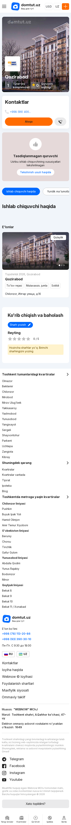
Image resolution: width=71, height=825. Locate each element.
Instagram (17, 773)
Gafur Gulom (9, 552)
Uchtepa (7, 446)
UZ (57, 6)
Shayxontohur (11, 435)
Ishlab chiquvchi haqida (21, 191)
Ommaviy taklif (13, 697)
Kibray (6, 457)
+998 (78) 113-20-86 (16, 633)
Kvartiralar (8, 469)
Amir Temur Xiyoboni (15, 525)
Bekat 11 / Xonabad (14, 606)
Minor (5, 579)
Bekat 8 (7, 590)
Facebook (17, 766)
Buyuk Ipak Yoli (11, 514)
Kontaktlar (10, 663)
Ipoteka (7, 485)
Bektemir (7, 386)
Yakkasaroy (9, 408)
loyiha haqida (12, 670)
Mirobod (7, 397)
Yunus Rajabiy (10, 568)
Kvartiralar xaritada (13, 474)
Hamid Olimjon (11, 519)
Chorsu (6, 541)
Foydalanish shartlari (18, 683)
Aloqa (29, 121)
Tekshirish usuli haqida (35, 172)
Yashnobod (9, 413)
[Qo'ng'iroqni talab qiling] (60, 121)
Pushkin (7, 508)
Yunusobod (9, 419)
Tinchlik (7, 547)
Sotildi (55, 285)
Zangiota (7, 451)
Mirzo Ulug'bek (11, 402)
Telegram (16, 759)
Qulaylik (58, 237)
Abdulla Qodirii (11, 563)
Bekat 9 (7, 596)
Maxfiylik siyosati (15, 690)
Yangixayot (9, 424)
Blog (5, 491)
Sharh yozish (18, 324)
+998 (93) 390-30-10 (16, 639)
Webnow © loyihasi (17, 677)
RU (11, 654)
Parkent (7, 440)
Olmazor (7, 381)
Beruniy (7, 536)
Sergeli (6, 430)
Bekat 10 (7, 601)
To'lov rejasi (14, 285)
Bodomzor (8, 574)
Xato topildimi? (35, 804)
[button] (59, 265)
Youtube (15, 780)
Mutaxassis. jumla (36, 285)
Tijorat (6, 480)
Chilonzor (8, 391)
